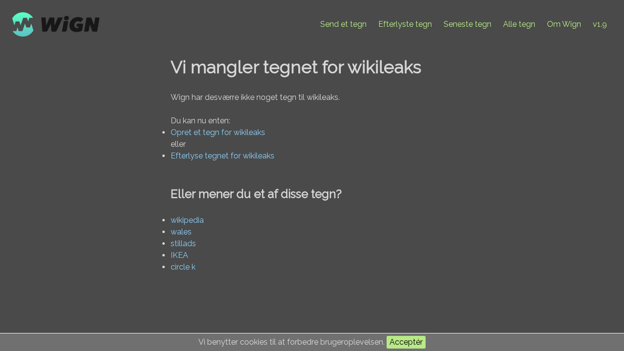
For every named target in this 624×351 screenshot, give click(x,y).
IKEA (179, 255)
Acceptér (406, 342)
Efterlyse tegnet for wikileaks (222, 155)
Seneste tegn (467, 24)
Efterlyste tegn (405, 24)
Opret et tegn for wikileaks (218, 132)
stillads (183, 243)
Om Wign (564, 24)
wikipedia (187, 220)
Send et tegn (343, 24)
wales (181, 231)
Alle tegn (519, 24)
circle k (183, 267)
